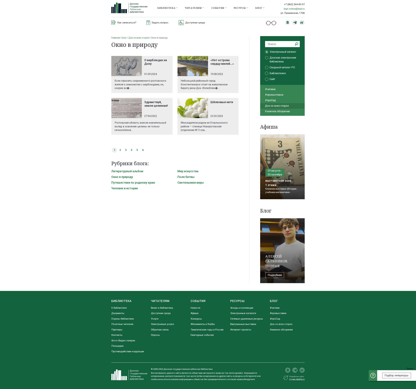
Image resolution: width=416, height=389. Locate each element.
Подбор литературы (396, 375)
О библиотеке (119, 307)
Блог (124, 37)
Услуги (154, 318)
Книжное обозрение (277, 111)
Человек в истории (124, 188)
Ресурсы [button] (240, 7)
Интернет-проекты (240, 329)
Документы (117, 313)
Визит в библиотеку (162, 307)
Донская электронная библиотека (283, 59)
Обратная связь (160, 329)
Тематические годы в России (207, 329)
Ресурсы (237, 301)
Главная (115, 37)
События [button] (217, 7)
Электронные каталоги (243, 313)
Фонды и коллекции (241, 307)
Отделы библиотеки (122, 318)
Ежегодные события (202, 335)
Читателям (160, 301)
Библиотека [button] (166, 7)
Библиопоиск (278, 73)
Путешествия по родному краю (133, 182)
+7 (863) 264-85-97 (294, 4)
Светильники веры (190, 182)
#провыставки (274, 94)
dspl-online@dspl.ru (294, 8)
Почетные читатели (122, 324)
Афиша (194, 313)
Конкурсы (196, 318)
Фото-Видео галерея (123, 340)
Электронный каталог (283, 51)
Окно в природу (122, 177)
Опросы (155, 335)
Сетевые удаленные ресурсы (246, 318)
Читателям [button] (193, 7)
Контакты (116, 335)
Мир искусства (187, 171)
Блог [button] (258, 7)
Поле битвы (186, 177)
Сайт (272, 79)
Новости (195, 307)
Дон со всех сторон (139, 37)
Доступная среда (161, 313)
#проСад (270, 100)
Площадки (117, 345)
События (198, 301)
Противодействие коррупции (127, 351)
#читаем (270, 89)
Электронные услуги (162, 324)
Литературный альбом (127, 171)
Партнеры (116, 329)
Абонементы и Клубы (203, 324)
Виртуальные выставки (243, 324)
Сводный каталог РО (282, 67)
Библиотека (121, 301)
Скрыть (410, 369)
